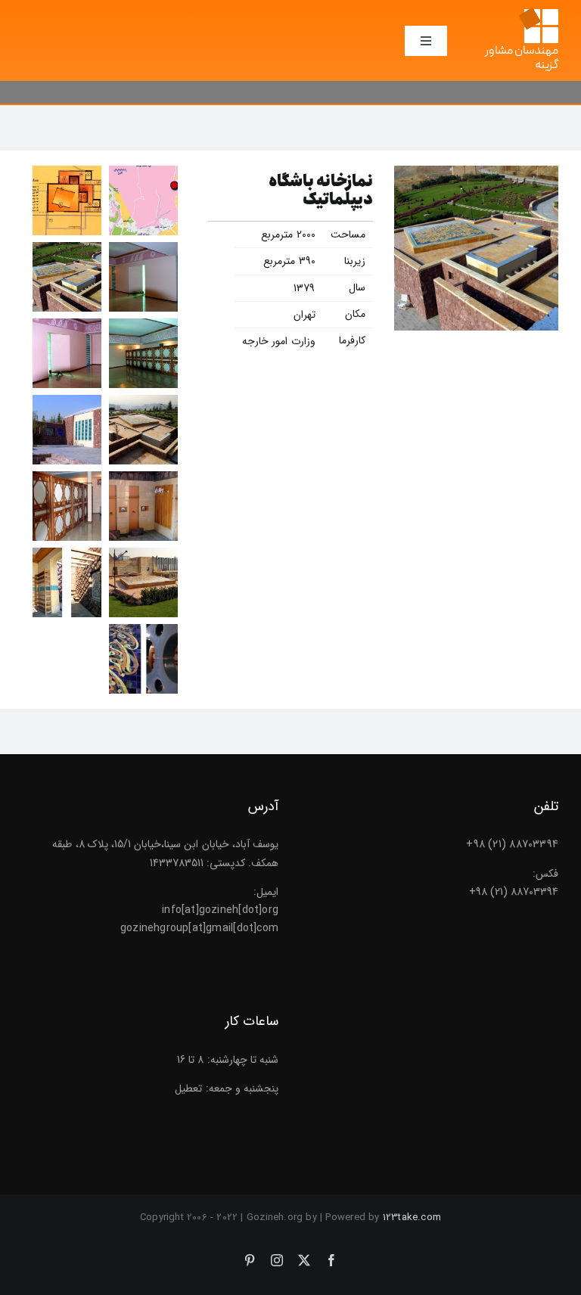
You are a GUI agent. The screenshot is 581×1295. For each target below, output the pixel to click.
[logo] (537, 13)
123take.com (412, 1217)
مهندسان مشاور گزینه (521, 58)
